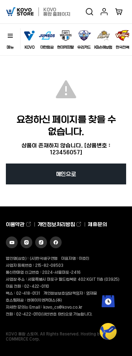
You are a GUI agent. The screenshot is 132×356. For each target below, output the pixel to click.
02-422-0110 (36, 286)
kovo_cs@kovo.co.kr (62, 307)
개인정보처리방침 (57, 224)
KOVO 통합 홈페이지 (56, 11)
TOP (108, 345)
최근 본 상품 (108, 312)
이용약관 (16, 224)
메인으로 (66, 173)
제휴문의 (97, 224)
